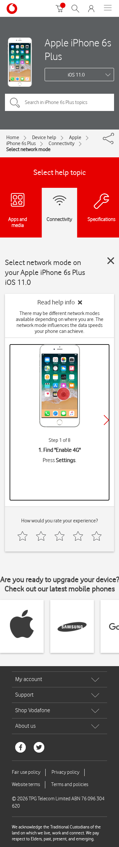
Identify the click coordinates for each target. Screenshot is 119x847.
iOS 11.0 (76, 75)
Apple (75, 137)
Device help (44, 137)
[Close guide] (110, 260)
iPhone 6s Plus (21, 143)
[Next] (106, 420)
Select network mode (28, 149)
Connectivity (61, 143)
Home (12, 137)
